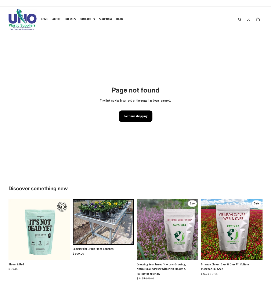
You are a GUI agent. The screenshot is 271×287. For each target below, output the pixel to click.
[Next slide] (63, 229)
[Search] (239, 19)
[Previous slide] (14, 229)
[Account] (248, 19)
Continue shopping (135, 116)
